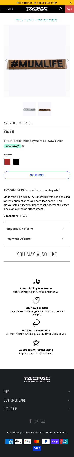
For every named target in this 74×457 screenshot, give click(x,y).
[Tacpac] (37, 9)
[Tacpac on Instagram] (37, 421)
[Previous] (6, 61)
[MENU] (1, 9)
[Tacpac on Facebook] (30, 421)
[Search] (60, 9)
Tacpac (20, 432)
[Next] (68, 61)
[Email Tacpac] (43, 421)
